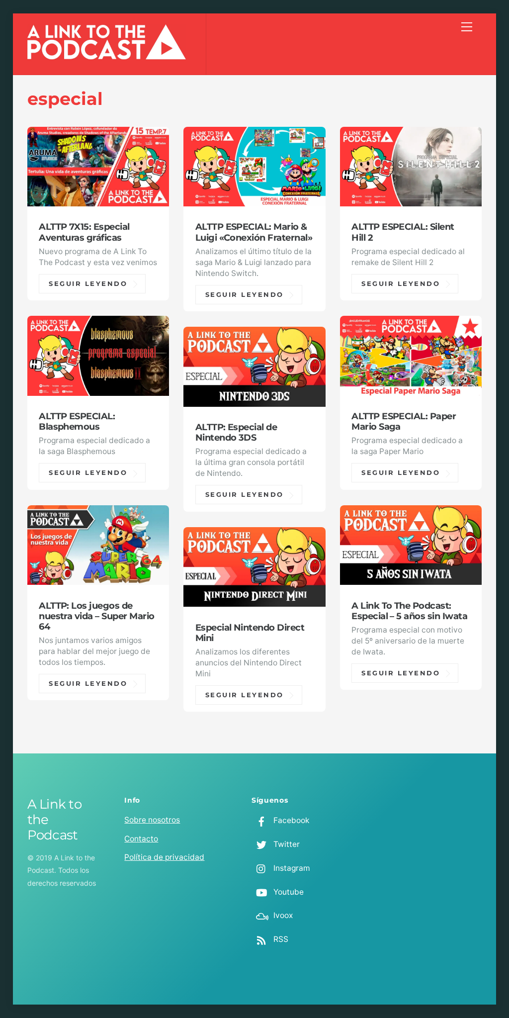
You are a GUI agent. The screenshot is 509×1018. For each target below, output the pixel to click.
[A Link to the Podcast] (106, 54)
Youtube (287, 892)
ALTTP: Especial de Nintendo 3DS (236, 432)
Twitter (285, 844)
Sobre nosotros (152, 820)
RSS (279, 939)
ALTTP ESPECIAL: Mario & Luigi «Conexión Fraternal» (253, 231)
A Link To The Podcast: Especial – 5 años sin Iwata (409, 610)
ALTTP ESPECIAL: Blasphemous (77, 421)
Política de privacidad (164, 857)
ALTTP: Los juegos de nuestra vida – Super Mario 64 (96, 616)
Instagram (290, 868)
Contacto (141, 838)
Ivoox (282, 915)
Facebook (290, 820)
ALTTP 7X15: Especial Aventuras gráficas (84, 231)
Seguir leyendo (88, 283)
